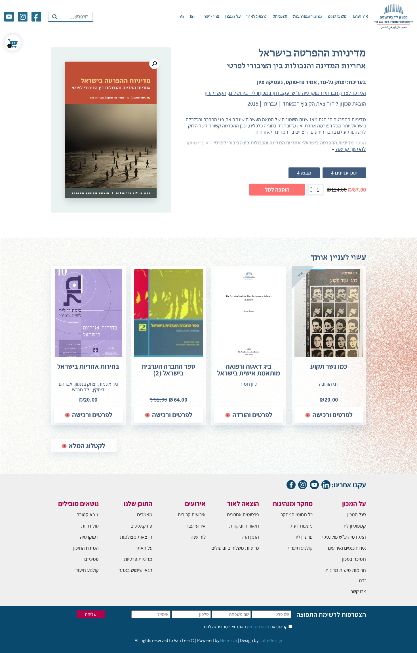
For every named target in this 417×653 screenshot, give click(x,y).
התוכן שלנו (337, 17)
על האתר (143, 548)
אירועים (360, 17)
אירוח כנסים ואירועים (347, 548)
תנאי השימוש (257, 627)
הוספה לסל (277, 189)
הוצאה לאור (257, 17)
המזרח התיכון (86, 548)
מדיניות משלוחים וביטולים (235, 548)
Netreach (228, 640)
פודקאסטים (141, 525)
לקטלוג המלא (86, 445)
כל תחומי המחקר (297, 514)
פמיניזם (91, 559)
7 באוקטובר (88, 514)
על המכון (233, 17)
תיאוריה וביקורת (244, 525)
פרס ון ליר (303, 537)
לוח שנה (198, 537)
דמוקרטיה (89, 537)
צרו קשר (211, 17)
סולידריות (90, 525)
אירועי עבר (196, 525)
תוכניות (280, 17)
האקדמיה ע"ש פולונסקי (344, 537)
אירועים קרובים (192, 514)
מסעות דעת (301, 525)
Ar (182, 17)
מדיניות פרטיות (138, 559)
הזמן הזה (250, 537)
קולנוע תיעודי (300, 548)
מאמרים (144, 514)
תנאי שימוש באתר (135, 570)
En (192, 17)
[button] (154, 64)
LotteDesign (270, 640)
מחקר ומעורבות (307, 17)
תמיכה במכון (354, 559)
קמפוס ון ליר (354, 525)
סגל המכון (356, 514)
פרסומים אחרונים (243, 514)
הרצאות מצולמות (136, 537)
